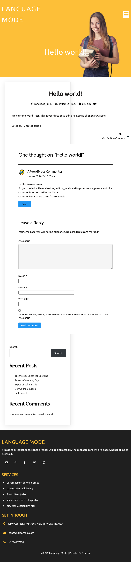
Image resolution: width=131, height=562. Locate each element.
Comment (25, 241)
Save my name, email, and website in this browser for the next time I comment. (64, 316)
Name (22, 276)
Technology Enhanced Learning (31, 375)
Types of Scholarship (26, 384)
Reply (24, 204)
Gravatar (61, 196)
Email (22, 287)
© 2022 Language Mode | (55, 553)
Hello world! (21, 393)
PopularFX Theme (80, 553)
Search (14, 346)
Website (23, 299)
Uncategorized (32, 125)
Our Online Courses (25, 388)
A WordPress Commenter (44, 171)
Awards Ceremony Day (27, 380)
